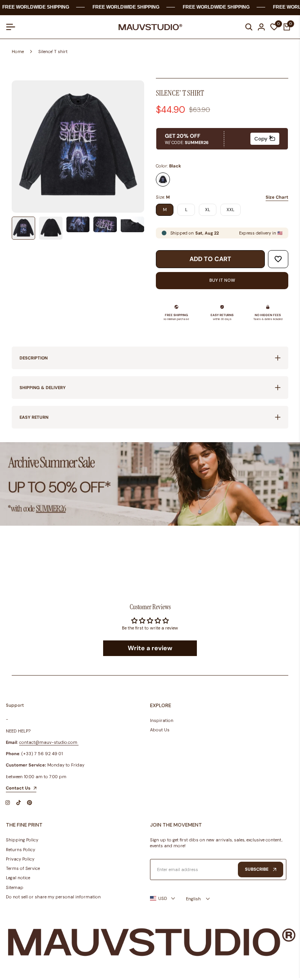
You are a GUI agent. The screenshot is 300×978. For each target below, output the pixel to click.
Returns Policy (20, 849)
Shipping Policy (22, 840)
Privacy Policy (20, 859)
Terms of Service (23, 868)
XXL (230, 209)
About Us (160, 730)
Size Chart (277, 197)
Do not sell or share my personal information (53, 897)
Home (18, 51)
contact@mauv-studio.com (48, 742)
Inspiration (161, 720)
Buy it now (222, 280)
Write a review (150, 648)
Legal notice (18, 877)
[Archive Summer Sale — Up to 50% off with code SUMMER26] (150, 484)
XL (207, 209)
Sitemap (14, 887)
